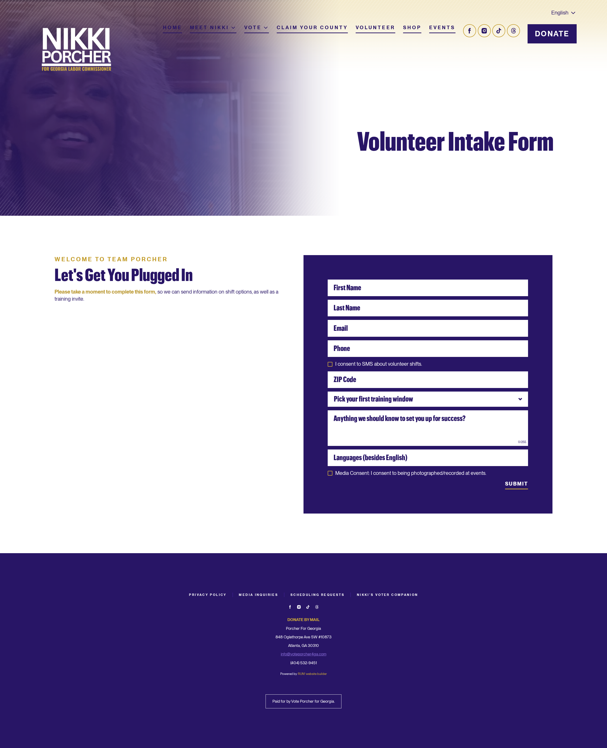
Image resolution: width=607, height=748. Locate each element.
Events (442, 27)
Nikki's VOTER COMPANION (387, 595)
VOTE (253, 27)
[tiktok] (498, 30)
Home (172, 27)
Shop (412, 27)
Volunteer (375, 27)
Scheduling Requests (317, 595)
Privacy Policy (207, 595)
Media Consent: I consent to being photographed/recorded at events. (410, 473)
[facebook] (469, 30)
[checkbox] (330, 364)
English (559, 12)
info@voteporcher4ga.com (303, 654)
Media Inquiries (258, 595)
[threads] (513, 30)
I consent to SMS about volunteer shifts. (378, 364)
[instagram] (484, 30)
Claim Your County (312, 27)
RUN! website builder (312, 674)
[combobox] (428, 399)
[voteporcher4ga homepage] (76, 50)
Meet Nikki (209, 27)
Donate (552, 33)
